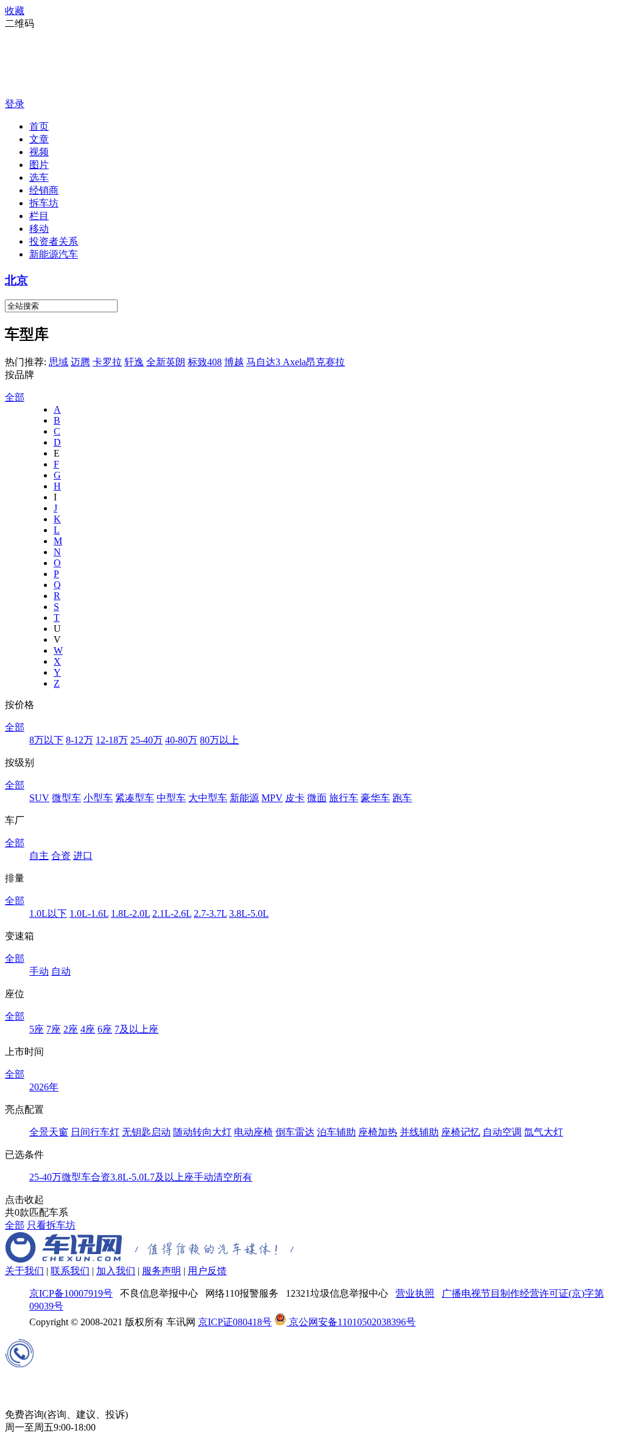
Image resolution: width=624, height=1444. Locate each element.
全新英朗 (165, 362)
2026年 (43, 1087)
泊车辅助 (336, 1132)
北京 (16, 280)
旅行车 (343, 798)
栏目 (39, 216)
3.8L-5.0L (249, 913)
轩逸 (134, 362)
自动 (61, 971)
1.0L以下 (48, 913)
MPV (272, 798)
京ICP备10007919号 (71, 1293)
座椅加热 (377, 1132)
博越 (234, 362)
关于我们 (24, 1271)
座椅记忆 (460, 1132)
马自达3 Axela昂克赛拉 (295, 362)
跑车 (402, 798)
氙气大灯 (543, 1132)
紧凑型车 (134, 798)
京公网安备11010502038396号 (351, 1322)
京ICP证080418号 (235, 1322)
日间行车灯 (95, 1132)
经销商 (43, 190)
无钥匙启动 (146, 1132)
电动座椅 (253, 1132)
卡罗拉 (107, 362)
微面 (317, 798)
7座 (53, 1029)
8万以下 (46, 740)
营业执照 (414, 1293)
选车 (39, 177)
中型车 (171, 798)
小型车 (98, 798)
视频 (39, 152)
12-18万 (112, 740)
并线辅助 (419, 1132)
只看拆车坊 (51, 1225)
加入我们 (115, 1271)
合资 (61, 855)
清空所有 (232, 1177)
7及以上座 (136, 1029)
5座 (36, 1029)
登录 (14, 104)
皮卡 (295, 798)
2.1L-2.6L (171, 913)
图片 (39, 164)
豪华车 (375, 798)
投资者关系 (53, 241)
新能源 (244, 798)
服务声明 (161, 1271)
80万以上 (219, 740)
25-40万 (146, 740)
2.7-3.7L (210, 913)
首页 (39, 126)
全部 (14, 397)
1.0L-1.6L (88, 913)
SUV (39, 798)
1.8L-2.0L (130, 913)
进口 (83, 855)
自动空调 (502, 1132)
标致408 (205, 362)
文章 (39, 139)
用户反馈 (207, 1271)
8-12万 (79, 740)
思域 (58, 362)
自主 (39, 855)
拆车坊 (43, 203)
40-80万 (181, 740)
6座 (105, 1029)
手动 (39, 971)
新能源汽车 (53, 254)
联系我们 (70, 1271)
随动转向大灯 (202, 1132)
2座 (70, 1029)
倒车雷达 (294, 1132)
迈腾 (80, 362)
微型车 (66, 798)
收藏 (14, 10)
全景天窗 (48, 1132)
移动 (39, 228)
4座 (87, 1029)
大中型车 (207, 798)
